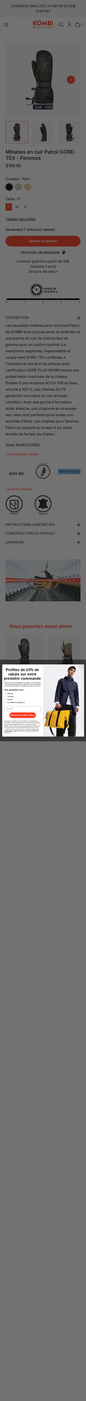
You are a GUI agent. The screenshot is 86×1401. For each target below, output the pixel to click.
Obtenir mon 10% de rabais (22, 715)
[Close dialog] (81, 667)
